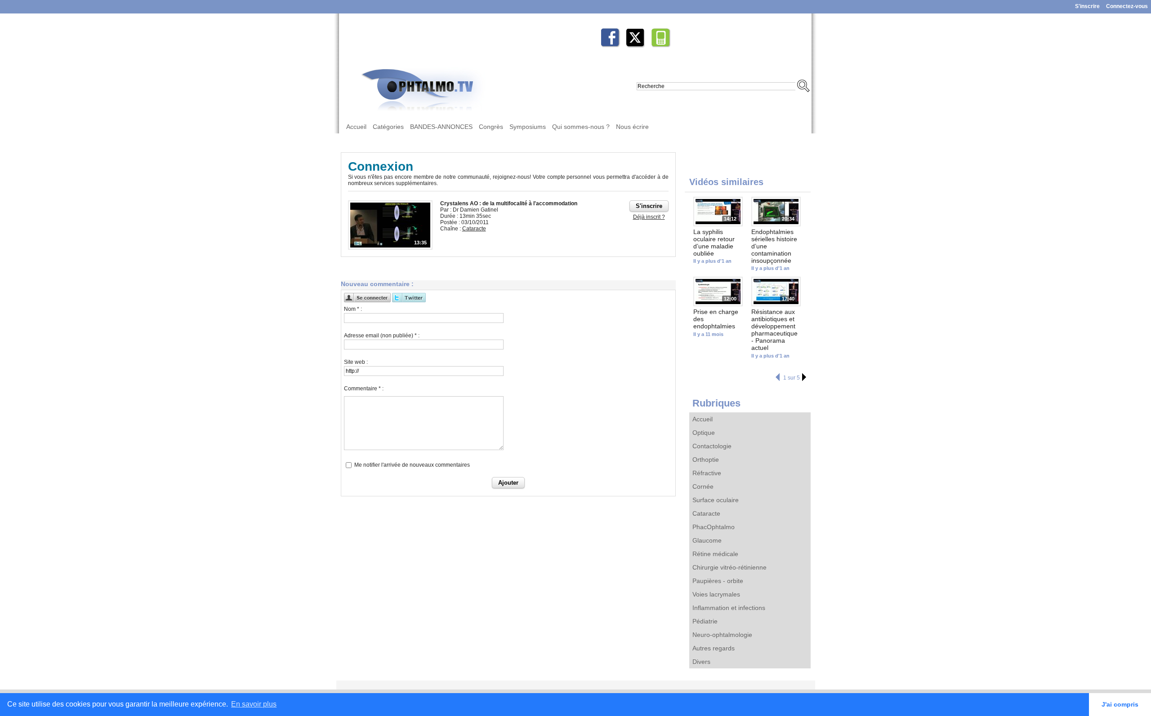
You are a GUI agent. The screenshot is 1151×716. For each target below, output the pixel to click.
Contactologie (712, 446)
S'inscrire (1087, 6)
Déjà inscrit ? (649, 217)
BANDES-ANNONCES (441, 126)
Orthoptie (705, 459)
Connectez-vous (1127, 6)
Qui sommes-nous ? (581, 126)
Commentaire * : (364, 388)
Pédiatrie (705, 621)
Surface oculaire (715, 500)
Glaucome (707, 540)
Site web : (356, 362)
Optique (703, 432)
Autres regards (713, 648)
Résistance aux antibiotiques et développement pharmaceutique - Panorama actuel (774, 329)
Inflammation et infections (728, 607)
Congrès (491, 126)
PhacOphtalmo (713, 526)
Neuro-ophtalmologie (722, 634)
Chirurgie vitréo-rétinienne (729, 567)
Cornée (703, 486)
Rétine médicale (715, 553)
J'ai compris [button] (1120, 704)
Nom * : (353, 309)
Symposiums (527, 126)
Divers (701, 661)
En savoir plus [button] (254, 704)
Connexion (380, 166)
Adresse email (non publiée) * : (381, 335)
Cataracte (706, 513)
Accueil (356, 126)
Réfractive (706, 473)
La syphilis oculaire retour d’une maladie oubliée (714, 242)
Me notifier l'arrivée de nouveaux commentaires (412, 465)
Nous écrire (632, 126)
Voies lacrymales (716, 594)
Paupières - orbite (717, 580)
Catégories (388, 126)
